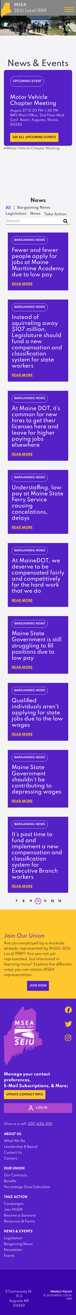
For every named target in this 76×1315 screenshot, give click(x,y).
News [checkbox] (35, 214)
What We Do (14, 1141)
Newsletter (13, 1250)
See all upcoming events (34, 137)
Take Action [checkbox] (55, 214)
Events (9, 1256)
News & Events (18, 1231)
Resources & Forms (19, 1221)
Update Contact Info (24, 1094)
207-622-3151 (40, 1124)
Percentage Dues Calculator (27, 1187)
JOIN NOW (38, 985)
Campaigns (13, 1204)
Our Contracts (15, 1175)
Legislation (13, 1238)
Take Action (15, 1197)
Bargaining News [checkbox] (33, 208)
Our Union (14, 1168)
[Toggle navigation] (69, 9)
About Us (12, 1134)
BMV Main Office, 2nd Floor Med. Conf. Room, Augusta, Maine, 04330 (37, 120)
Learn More (21, 132)
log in (41, 1107)
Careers (10, 1158)
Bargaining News (18, 1244)
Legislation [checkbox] (16, 214)
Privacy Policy (61, 1292)
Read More (22, 284)
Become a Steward (20, 1215)
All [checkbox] (8, 208)
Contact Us (13, 1152)
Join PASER (13, 1209)
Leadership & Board (20, 1147)
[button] (10, 899)
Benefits (10, 1181)
